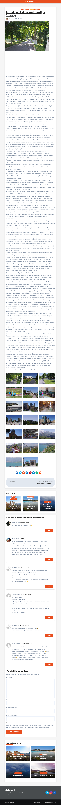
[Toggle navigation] (5, 1)
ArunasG (47, 506)
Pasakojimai (25, 9)
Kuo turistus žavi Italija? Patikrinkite (13, 503)
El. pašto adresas (11, 707)
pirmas (14, 506)
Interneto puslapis (11, 715)
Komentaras (10, 677)
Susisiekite (37, 802)
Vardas (8, 700)
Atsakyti (49, 530)
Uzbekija (37, 9)
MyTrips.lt (10, 790)
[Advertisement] (30, 62)
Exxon (12, 19)
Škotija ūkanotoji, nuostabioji (43, 775)
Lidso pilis (12, 481)
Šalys (31, 9)
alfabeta (30, 506)
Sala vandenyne (48, 504)
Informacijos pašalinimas (49, 802)
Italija (13, 496)
